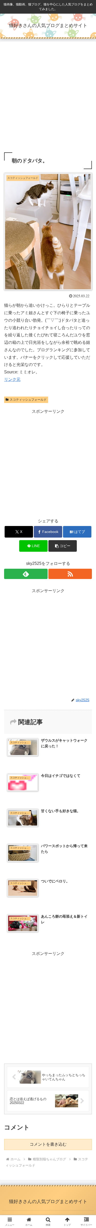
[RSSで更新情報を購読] (70, 574)
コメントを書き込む (48, 1144)
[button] (62, 546)
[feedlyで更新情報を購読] (26, 574)
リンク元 (12, 379)
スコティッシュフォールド (28, 399)
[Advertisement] (48, 98)
